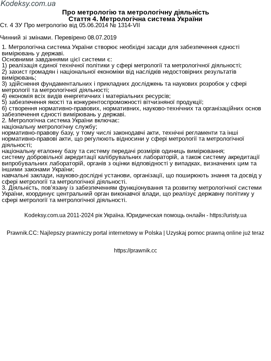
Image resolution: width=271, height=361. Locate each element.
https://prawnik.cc (135, 250)
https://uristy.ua (228, 215)
